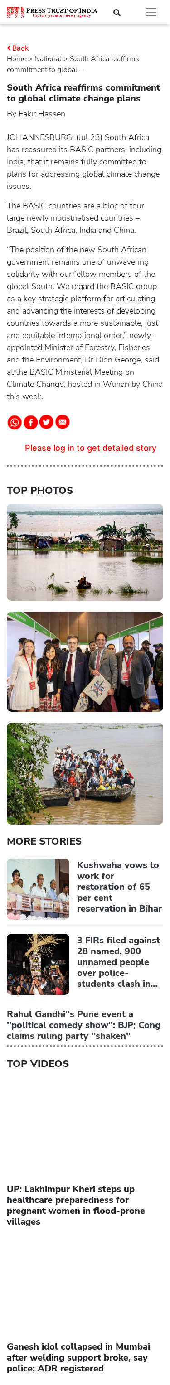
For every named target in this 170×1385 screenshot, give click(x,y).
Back (20, 48)
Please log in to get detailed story (90, 448)
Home (16, 59)
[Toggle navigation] (151, 12)
